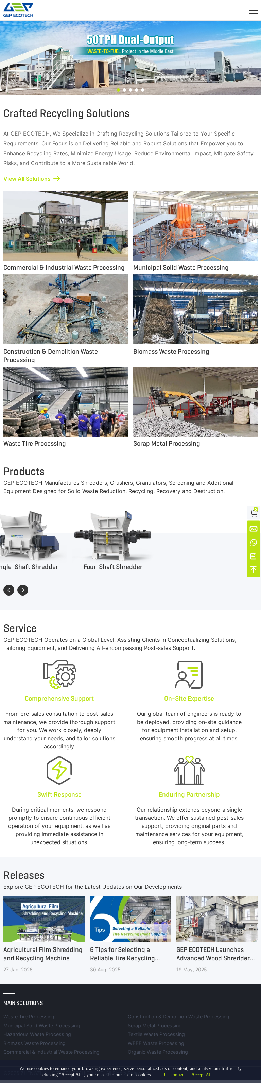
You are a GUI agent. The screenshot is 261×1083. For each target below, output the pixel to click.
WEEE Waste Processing (156, 1043)
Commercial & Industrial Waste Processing (51, 1052)
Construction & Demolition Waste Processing (178, 1016)
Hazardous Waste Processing (37, 1034)
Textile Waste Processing (156, 1034)
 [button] (8, 590)
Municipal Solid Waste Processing (41, 1025)
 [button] (22, 590)
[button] (253, 10)
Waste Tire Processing (28, 1016)
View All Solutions (27, 178)
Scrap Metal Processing (155, 1025)
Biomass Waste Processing (34, 1043)
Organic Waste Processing (158, 1052)
